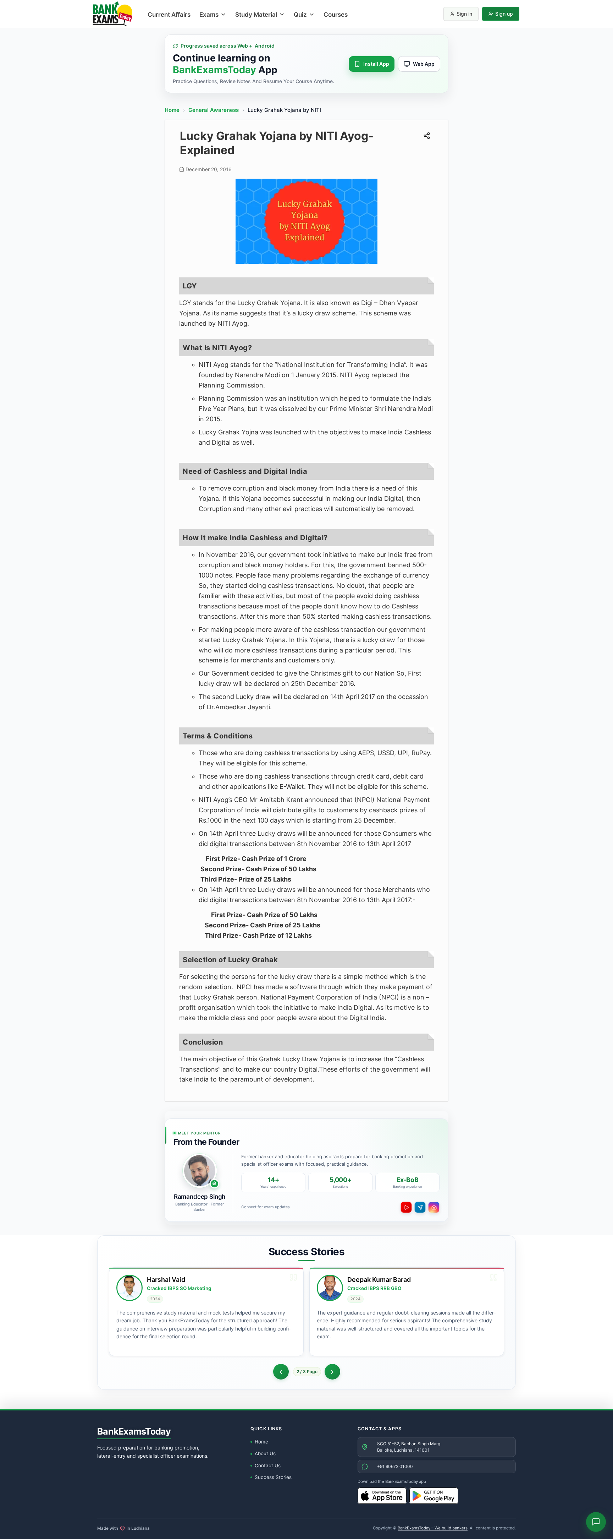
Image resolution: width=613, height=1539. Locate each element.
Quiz (300, 14)
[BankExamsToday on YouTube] (406, 1207)
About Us (265, 1453)
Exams (209, 14)
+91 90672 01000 (395, 1466)
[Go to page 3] (332, 1372)
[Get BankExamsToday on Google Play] (433, 1495)
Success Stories (273, 1477)
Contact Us (268, 1465)
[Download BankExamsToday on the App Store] (382, 1495)
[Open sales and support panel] (596, 1522)
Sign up (504, 14)
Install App (376, 64)
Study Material (256, 14)
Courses (336, 14)
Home (172, 110)
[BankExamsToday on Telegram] (420, 1207)
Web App (424, 64)
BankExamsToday (134, 1431)
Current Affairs (169, 14)
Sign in (464, 14)
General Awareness (214, 110)
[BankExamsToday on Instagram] (434, 1207)
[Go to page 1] (281, 1372)
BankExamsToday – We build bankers (433, 1528)
